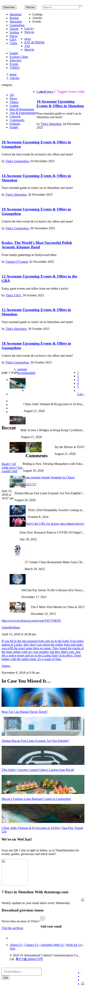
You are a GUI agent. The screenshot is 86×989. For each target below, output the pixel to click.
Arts (27, 46)
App (12, 948)
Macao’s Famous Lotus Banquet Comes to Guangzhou (36, 799)
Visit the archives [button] (12, 928)
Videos (14, 102)
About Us (16, 945)
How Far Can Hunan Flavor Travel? (25, 711)
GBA (13, 39)
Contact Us (31, 945)
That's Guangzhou (17, 161)
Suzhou (14, 32)
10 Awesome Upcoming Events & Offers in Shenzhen (60, 103)
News (13, 98)
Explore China (19, 56)
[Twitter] (82, 973)
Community (17, 120)
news (27, 38)
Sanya (13, 36)
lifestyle (29, 49)
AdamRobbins (11, 627)
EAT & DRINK (34, 42)
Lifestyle (15, 116)
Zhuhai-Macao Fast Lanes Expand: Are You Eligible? (35, 740)
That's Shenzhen (51, 124)
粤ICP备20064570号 (29, 959)
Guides (14, 105)
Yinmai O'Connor (16, 261)
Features (15, 123)
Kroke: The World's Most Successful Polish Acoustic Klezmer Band (37, 245)
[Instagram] (82, 984)
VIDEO (15, 67)
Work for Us (74, 945)
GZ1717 (31, 484)
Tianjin (14, 28)
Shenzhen (9, 7)
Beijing (14, 18)
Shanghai (15, 14)
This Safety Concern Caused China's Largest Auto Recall (38, 769)
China (13, 43)
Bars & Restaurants (22, 109)
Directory (16, 60)
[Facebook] (82, 976)
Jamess (6, 666)
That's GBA (13, 295)
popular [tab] (22, 369)
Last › (80, 394)
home (13, 74)
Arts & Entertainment (23, 113)
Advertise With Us (52, 945)
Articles (14, 78)
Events (14, 64)
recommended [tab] (26, 373)
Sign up (29, 32)
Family (14, 53)
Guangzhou (17, 25)
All (12, 95)
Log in (28, 28)
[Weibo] (82, 980)
